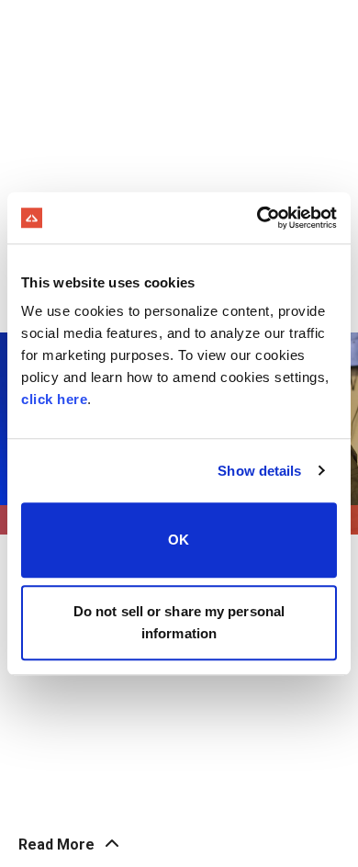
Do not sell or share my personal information (179, 622)
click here (54, 399)
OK (178, 539)
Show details (259, 471)
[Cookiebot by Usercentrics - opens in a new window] (257, 218)
